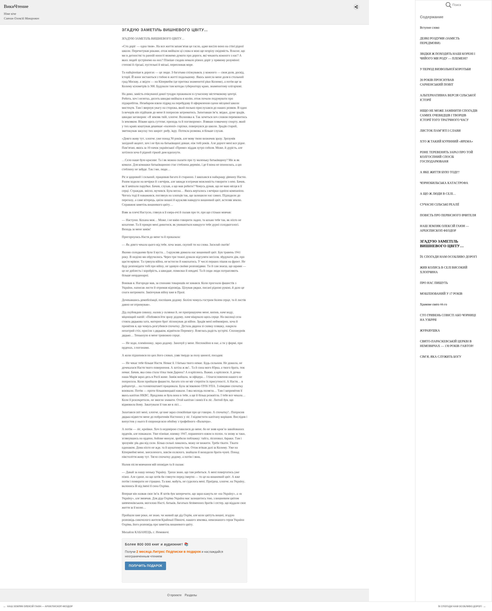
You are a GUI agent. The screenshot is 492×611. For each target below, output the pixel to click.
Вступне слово (429, 27)
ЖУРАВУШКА (430, 330)
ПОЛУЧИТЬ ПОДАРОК (145, 565)
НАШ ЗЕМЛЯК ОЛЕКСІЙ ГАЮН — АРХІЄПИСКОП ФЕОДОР (40, 606)
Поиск (453, 5)
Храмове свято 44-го (433, 304)
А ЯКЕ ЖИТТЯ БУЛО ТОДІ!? (439, 172)
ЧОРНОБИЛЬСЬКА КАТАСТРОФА (444, 183)
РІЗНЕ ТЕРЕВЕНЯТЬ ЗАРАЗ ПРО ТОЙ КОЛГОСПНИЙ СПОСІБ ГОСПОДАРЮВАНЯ (446, 156)
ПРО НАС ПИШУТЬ (434, 283)
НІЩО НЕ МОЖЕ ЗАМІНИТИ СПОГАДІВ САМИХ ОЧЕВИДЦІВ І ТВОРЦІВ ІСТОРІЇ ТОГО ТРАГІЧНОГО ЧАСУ (448, 115)
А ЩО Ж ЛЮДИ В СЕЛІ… (438, 193)
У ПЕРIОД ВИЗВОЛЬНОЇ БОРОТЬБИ (445, 69)
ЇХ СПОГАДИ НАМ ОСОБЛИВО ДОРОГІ (448, 256)
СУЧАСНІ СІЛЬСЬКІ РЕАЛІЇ (439, 204)
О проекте (174, 595)
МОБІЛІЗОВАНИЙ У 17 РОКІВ (441, 293)
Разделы (191, 595)
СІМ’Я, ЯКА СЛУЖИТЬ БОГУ (440, 356)
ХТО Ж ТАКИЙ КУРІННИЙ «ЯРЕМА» (446, 141)
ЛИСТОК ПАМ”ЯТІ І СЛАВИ (440, 130)
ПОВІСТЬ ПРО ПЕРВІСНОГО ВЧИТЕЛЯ (448, 215)
